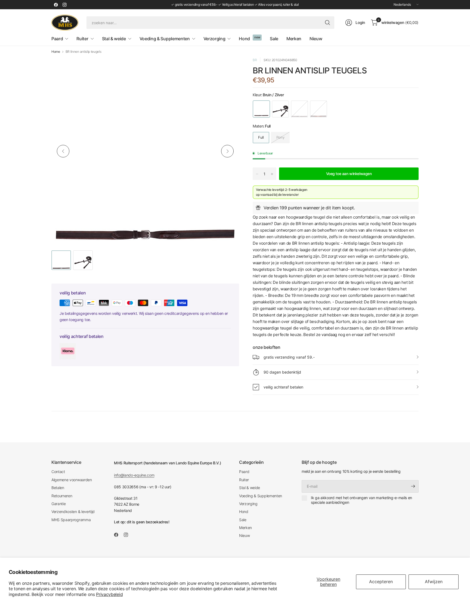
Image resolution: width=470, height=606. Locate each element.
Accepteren (381, 581)
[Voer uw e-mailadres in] (413, 486)
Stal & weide (249, 487)
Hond (243, 511)
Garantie (58, 503)
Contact (58, 471)
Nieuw (244, 535)
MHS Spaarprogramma (71, 519)
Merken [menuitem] (293, 38)
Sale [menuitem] (274, 38)
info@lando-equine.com (134, 475)
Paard (244, 471)
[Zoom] (229, 68)
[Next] (227, 151)
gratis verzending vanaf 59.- (289, 357)
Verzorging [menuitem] (214, 38)
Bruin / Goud (299, 109)
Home (55, 51)
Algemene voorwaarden (71, 479)
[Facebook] (55, 4)
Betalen (57, 487)
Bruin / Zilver (261, 109)
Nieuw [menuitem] (316, 38)
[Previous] (63, 151)
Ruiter (244, 479)
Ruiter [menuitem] (82, 38)
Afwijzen (434, 581)
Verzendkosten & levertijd (73, 511)
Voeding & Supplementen (260, 495)
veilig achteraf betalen (283, 387)
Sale (242, 519)
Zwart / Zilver (280, 109)
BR (255, 60)
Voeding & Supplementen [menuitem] (165, 38)
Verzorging (248, 503)
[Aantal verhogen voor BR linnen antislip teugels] (272, 174)
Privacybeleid (109, 594)
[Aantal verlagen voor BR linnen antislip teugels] (257, 174)
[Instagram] (64, 4)
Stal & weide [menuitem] (114, 38)
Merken (245, 527)
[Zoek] (327, 22)
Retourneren (61, 495)
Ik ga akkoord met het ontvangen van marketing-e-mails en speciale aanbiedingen (361, 500)
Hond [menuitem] (244, 38)
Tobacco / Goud (318, 109)
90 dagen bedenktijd (282, 372)
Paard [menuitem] (57, 38)
